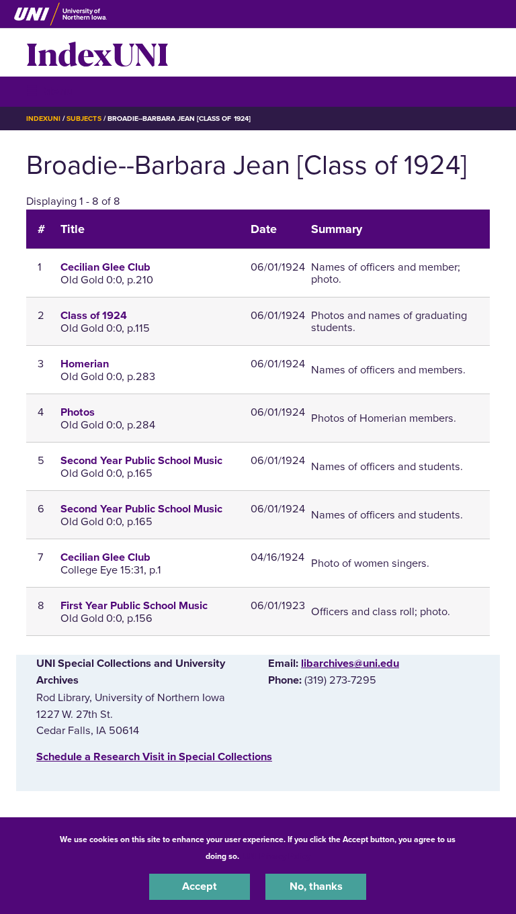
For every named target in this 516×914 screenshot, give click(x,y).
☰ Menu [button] (50, 91)
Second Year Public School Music (141, 460)
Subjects (84, 118)
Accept (199, 886)
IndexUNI (97, 52)
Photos (77, 412)
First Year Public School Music (134, 605)
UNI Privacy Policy (276, 856)
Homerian (84, 364)
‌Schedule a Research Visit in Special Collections (154, 757)
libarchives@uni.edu (350, 663)
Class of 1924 (93, 315)
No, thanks (316, 886)
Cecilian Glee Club (105, 267)
